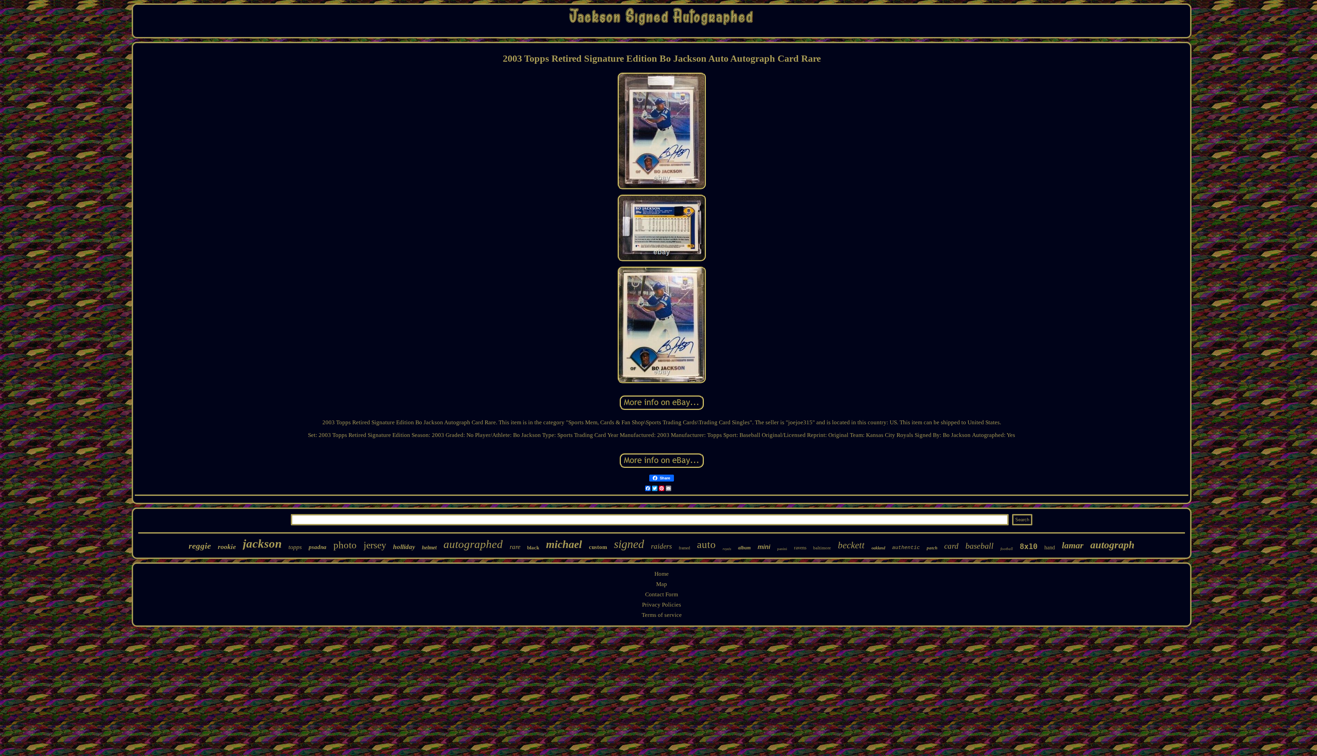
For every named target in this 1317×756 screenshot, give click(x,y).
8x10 (1028, 546)
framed (684, 548)
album (744, 547)
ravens (800, 547)
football (1006, 549)
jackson (262, 543)
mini (764, 547)
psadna (318, 547)
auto (706, 544)
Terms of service (662, 615)
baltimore (822, 547)
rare (515, 546)
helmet (429, 547)
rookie (227, 546)
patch (932, 547)
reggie (200, 545)
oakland (878, 548)
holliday (404, 546)
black (533, 547)
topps (295, 547)
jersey (375, 545)
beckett (851, 545)
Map (661, 584)
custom (598, 547)
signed (629, 544)
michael (564, 544)
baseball (979, 545)
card (951, 546)
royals (727, 549)
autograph (1112, 544)
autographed (473, 544)
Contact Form (661, 594)
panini (782, 549)
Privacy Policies (661, 604)
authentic (906, 548)
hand (1049, 547)
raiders (661, 546)
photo (345, 544)
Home (661, 574)
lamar (1072, 545)
